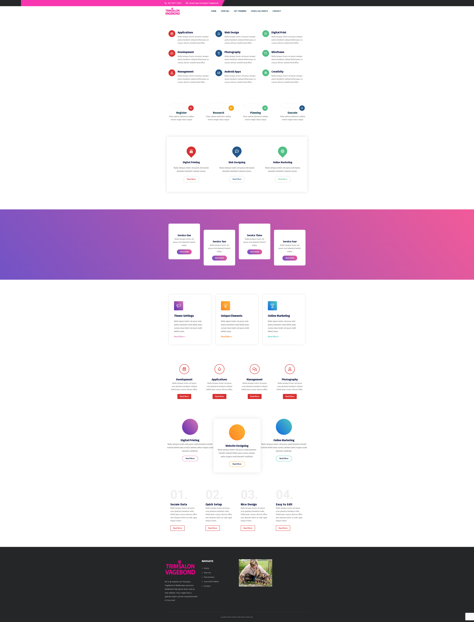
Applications (185, 32)
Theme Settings (184, 315)
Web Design (232, 32)
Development (186, 52)
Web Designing (237, 162)
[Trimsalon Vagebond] (172, 11)
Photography (232, 52)
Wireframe (277, 52)
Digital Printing (191, 162)
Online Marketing (282, 162)
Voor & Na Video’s (211, 581)
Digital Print (278, 32)
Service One (184, 235)
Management (186, 71)
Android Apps (233, 71)
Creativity (277, 71)
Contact (207, 586)
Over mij (207, 573)
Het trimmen (209, 577)
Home (206, 568)
